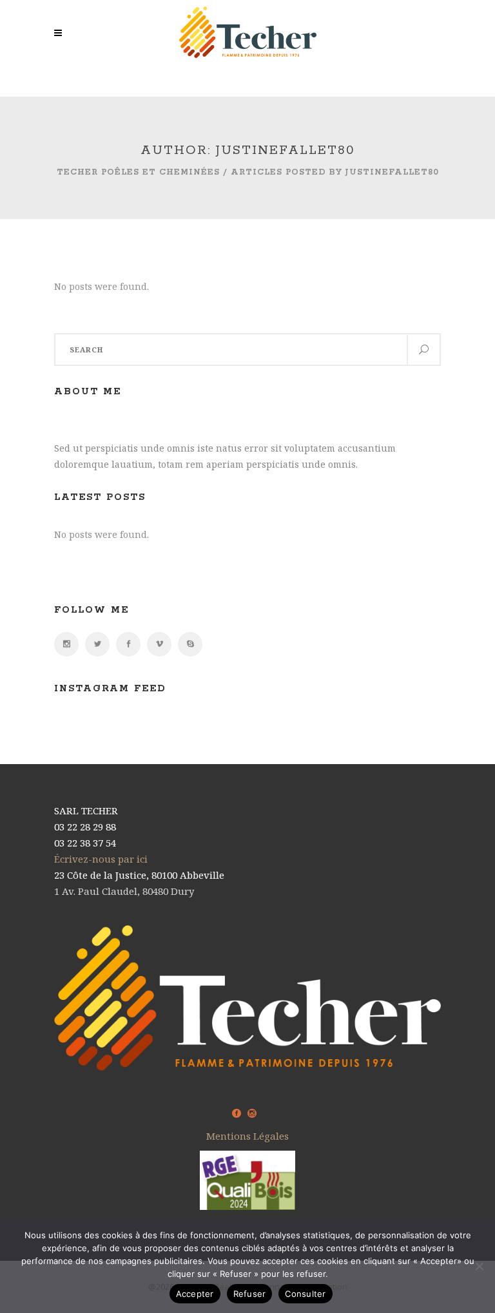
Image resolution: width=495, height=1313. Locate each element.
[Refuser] (478, 1266)
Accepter (195, 1294)
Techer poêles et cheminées (138, 172)
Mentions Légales (247, 1135)
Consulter (305, 1294)
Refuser (249, 1294)
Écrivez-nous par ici (101, 858)
